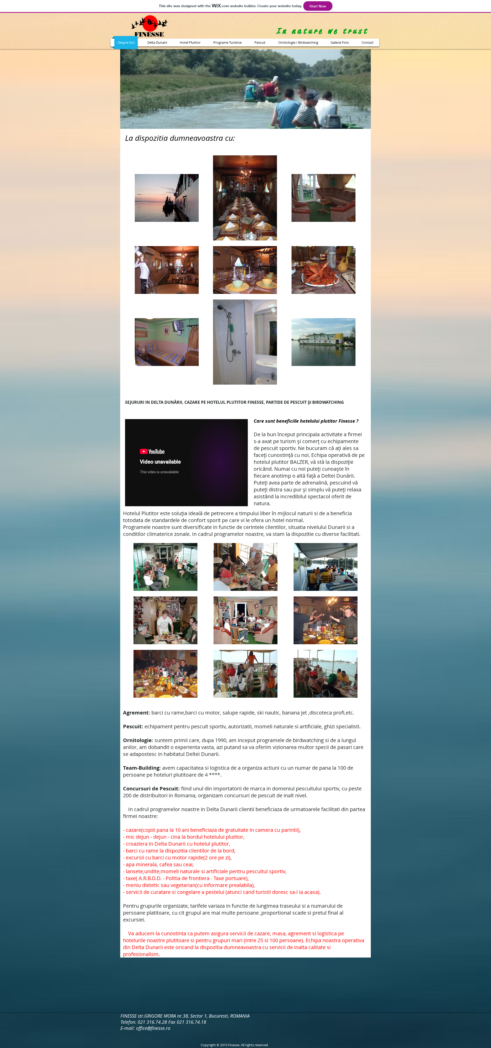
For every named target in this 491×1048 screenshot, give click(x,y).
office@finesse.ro (153, 1028)
